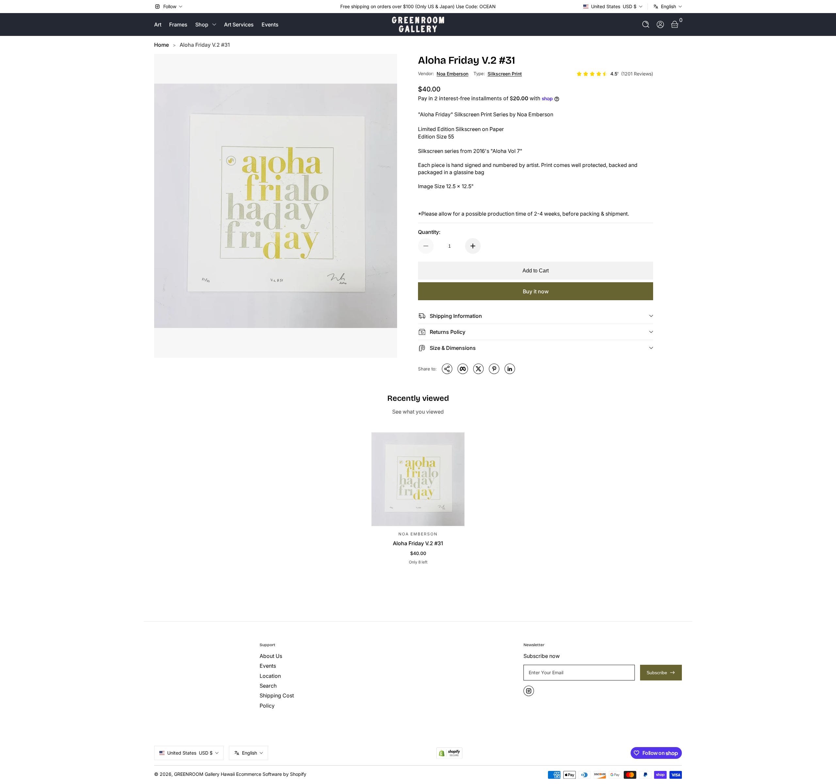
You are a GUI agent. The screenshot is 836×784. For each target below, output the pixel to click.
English (668, 6)
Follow (169, 6)
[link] (614, 73)
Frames (178, 24)
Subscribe (657, 672)
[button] (646, 24)
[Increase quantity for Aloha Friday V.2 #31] (473, 246)
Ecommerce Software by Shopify (271, 774)
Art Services (239, 24)
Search (268, 685)
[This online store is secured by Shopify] (449, 753)
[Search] (646, 24)
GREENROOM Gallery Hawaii (204, 774)
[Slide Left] (335, 6)
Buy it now (536, 291)
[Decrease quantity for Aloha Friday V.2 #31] (426, 246)
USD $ (613, 6)
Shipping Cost (277, 695)
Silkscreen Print (505, 73)
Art (157, 24)
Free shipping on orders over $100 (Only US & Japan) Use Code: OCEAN (418, 6)
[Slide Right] (501, 6)
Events (270, 24)
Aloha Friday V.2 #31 (205, 44)
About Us (271, 656)
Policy (267, 705)
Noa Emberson (452, 73)
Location (270, 676)
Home (161, 44)
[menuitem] (310, 656)
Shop (201, 24)
